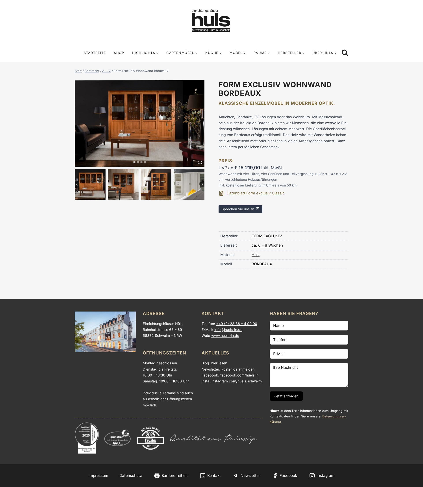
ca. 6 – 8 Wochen (267, 245)
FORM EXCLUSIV (267, 236)
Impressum (98, 475)
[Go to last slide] (77, 184)
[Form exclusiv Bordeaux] (139, 123)
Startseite (95, 53)
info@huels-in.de (228, 329)
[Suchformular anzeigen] (344, 53)
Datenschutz (130, 475)
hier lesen (219, 363)
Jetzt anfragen (286, 396)
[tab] (134, 162)
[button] (90, 184)
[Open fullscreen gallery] (200, 162)
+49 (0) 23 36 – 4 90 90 (236, 323)
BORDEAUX (262, 264)
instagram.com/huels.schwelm (237, 381)
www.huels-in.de (225, 335)
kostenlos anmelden (237, 369)
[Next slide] (202, 184)
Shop (119, 53)
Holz (256, 255)
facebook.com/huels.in (239, 375)
